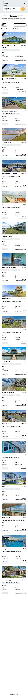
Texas (2, 28)
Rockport (6, 28)
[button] (11, 9)
